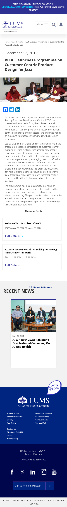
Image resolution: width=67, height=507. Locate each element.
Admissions (25, 3)
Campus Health (43, 7)
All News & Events (40, 287)
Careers (10, 435)
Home (7, 42)
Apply (15, 3)
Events (61, 7)
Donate (49, 3)
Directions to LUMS (15, 432)
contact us (11, 429)
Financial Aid (38, 3)
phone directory (42, 416)
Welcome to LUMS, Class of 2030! (23, 223)
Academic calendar (14, 416)
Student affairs (13, 413)
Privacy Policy (12, 438)
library (10, 420)
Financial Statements (43, 413)
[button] (53, 24)
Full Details (12, 236)
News (54, 7)
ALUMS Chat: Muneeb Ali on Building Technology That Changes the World (31, 251)
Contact (33, 10)
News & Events (17, 42)
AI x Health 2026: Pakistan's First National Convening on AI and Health (31, 343)
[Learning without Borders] (10, 31)
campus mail (40, 423)
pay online (11, 423)
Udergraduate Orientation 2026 (18, 7)
